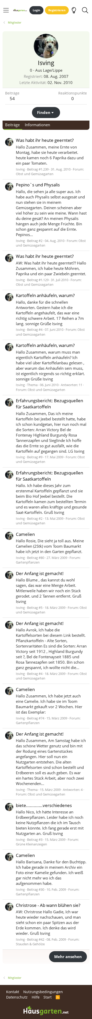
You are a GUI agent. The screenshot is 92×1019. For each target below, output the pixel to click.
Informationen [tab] (37, 124)
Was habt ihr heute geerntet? (45, 140)
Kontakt (12, 991)
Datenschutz (17, 997)
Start (47, 997)
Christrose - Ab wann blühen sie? (48, 905)
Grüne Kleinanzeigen (31, 844)
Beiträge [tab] (12, 124)
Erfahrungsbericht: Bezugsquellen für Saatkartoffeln (49, 404)
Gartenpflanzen (28, 562)
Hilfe (36, 997)
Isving (20, 169)
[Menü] (6, 10)
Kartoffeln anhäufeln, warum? (45, 295)
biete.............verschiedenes (44, 805)
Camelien (25, 534)
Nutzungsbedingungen (43, 991)
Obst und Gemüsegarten (34, 174)
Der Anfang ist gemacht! (40, 573)
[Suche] (85, 10)
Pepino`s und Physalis (38, 185)
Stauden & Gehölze (30, 944)
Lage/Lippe (52, 70)
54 (12, 98)
